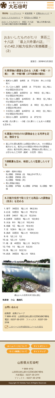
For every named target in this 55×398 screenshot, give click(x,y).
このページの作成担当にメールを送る (26, 326)
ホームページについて (17, 346)
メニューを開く (50, 5)
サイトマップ (40, 351)
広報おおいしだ (42, 13)
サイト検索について (18, 351)
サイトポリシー (41, 346)
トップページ (15, 13)
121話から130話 (31, 17)
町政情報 (28, 13)
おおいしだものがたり (11, 17)
